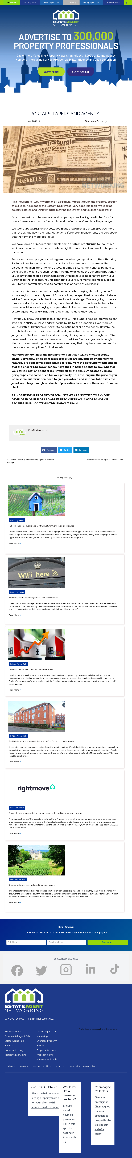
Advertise (51, 72)
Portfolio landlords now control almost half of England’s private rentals (41, 741)
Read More (15, 543)
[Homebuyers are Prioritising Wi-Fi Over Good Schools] (36, 572)
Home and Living (14, 1050)
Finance (9, 1045)
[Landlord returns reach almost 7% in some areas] (36, 644)
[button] (108, 942)
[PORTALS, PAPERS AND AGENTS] (65, 159)
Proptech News (113, 2)
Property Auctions (46, 1050)
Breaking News (29, 2)
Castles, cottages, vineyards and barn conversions (32, 885)
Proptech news (44, 1054)
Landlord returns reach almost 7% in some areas (31, 669)
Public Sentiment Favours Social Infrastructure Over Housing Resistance (41, 526)
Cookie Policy (89, 1066)
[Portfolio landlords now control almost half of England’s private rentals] (36, 716)
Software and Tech (46, 1059)
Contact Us (80, 72)
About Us (12, 1066)
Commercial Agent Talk (17, 1036)
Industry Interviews (15, 1054)
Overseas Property (96, 121)
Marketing (71, 2)
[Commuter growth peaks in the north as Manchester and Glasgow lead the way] (36, 788)
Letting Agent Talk (91, 2)
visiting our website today (101, 1129)
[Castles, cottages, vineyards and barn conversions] (36, 860)
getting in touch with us (69, 1137)
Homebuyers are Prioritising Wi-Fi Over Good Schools (33, 597)
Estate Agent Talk (51, 2)
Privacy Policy (74, 1066)
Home (13, 2)
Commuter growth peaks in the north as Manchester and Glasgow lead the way (45, 813)
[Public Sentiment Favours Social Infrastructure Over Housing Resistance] (36, 500)
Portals (40, 1045)
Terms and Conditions (41, 1066)
